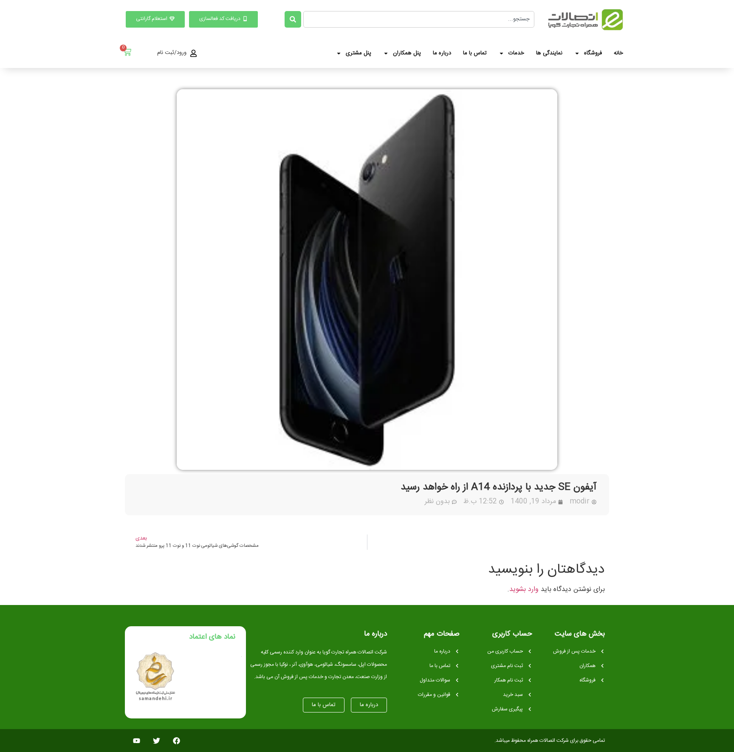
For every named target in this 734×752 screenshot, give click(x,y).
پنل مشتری (358, 53)
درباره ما (442, 53)
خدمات (516, 53)
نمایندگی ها (549, 53)
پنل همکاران (407, 53)
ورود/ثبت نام (171, 52)
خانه (618, 53)
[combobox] (419, 19)
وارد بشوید (524, 589)
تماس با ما (475, 53)
